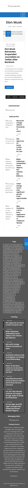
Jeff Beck (7, 280)
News (7, 44)
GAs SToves (16, 271)
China (16, 254)
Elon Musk (8, 46)
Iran (14, 277)
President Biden (8, 297)
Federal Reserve (14, 268)
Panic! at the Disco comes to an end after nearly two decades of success (14, 369)
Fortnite (6, 271)
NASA (16, 288)
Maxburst (7, 286)
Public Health (18, 303)
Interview (7, 277)
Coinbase (7, 257)
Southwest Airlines (9, 309)
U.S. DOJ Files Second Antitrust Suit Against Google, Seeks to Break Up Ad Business (14, 394)
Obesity (15, 291)
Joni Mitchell (7, 283)
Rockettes (7, 306)
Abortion (7, 245)
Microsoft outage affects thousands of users (20, 126)
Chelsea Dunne (10, 66)
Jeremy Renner (17, 280)
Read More (9, 87)
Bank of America (8, 251)
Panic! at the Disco (9, 294)
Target (20, 309)
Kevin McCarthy (19, 283)
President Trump (9, 300)
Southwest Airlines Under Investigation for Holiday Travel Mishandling (15, 357)
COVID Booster (16, 259)
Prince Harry (7, 303)
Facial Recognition (18, 265)
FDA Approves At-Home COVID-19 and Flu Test (20, 145)
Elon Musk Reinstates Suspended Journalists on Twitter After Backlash (12, 56)
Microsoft (16, 286)
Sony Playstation (18, 306)
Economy (7, 262)
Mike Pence (7, 288)
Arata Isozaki (18, 248)
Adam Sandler (17, 245)
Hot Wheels (15, 274)
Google (6, 274)
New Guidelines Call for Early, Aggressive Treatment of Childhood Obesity (20, 214)
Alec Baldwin (8, 248)
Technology (12, 44)
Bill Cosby (7, 254)
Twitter (13, 46)
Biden (19, 251)
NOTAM (6, 291)
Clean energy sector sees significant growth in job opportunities (21, 191)
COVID (6, 259)
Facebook (7, 265)
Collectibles (17, 257)
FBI (5, 268)
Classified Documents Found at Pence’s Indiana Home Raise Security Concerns (15, 382)
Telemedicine (8, 312)
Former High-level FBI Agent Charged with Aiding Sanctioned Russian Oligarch (14, 407)
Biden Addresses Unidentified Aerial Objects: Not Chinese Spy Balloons (21, 167)
